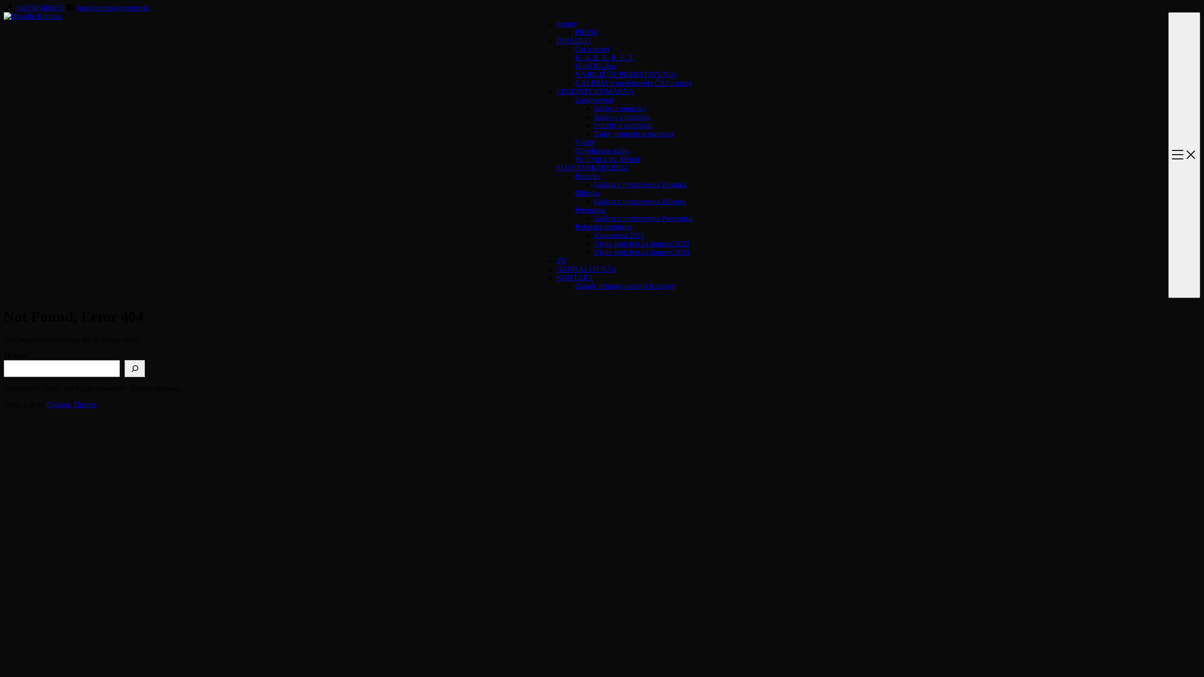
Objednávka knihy (602, 151)
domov (566, 24)
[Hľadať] (135, 368)
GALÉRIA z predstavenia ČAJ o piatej (633, 83)
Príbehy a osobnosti (623, 125)
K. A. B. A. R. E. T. (605, 58)
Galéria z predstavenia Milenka (640, 201)
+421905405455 (39, 8)
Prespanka (590, 210)
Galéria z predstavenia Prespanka (643, 218)
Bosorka (587, 176)
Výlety (585, 142)
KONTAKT (575, 278)
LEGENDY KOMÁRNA (595, 91)
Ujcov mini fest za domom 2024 (641, 252)
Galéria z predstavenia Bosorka (640, 185)
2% (561, 261)
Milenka (587, 193)
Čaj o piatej (592, 49)
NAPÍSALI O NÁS (586, 269)
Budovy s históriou (622, 117)
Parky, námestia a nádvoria (633, 134)
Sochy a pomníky (620, 108)
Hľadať (16, 356)
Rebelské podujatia (603, 227)
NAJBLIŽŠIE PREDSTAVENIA (625, 75)
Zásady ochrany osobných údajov (625, 286)
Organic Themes (71, 405)
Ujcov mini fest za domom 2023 (641, 244)
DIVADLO (573, 41)
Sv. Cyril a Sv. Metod (607, 159)
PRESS (586, 32)
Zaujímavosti (594, 100)
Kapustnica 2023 (619, 235)
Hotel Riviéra (595, 66)
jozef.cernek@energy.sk (113, 8)
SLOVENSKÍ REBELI (592, 168)
